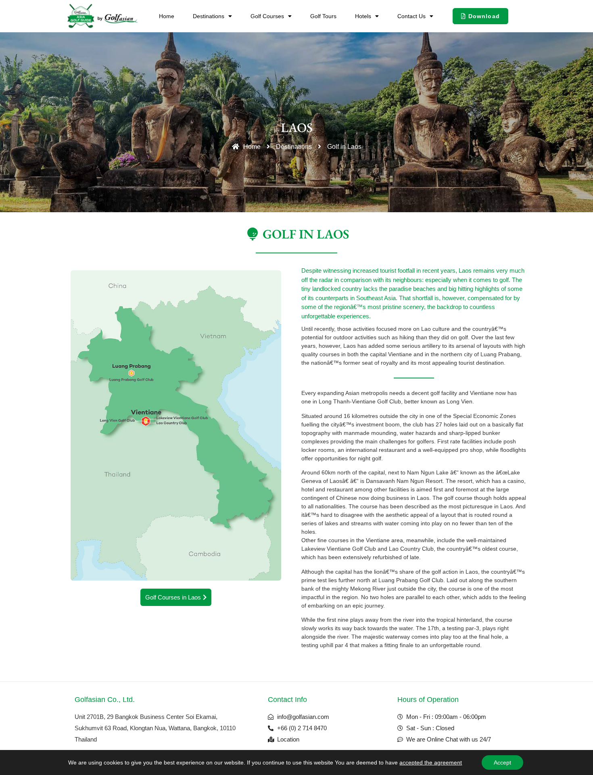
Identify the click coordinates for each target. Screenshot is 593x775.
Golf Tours (323, 16)
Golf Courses (267, 16)
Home (166, 16)
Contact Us (411, 16)
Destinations (208, 16)
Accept (502, 762)
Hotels (363, 16)
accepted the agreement (430, 762)
